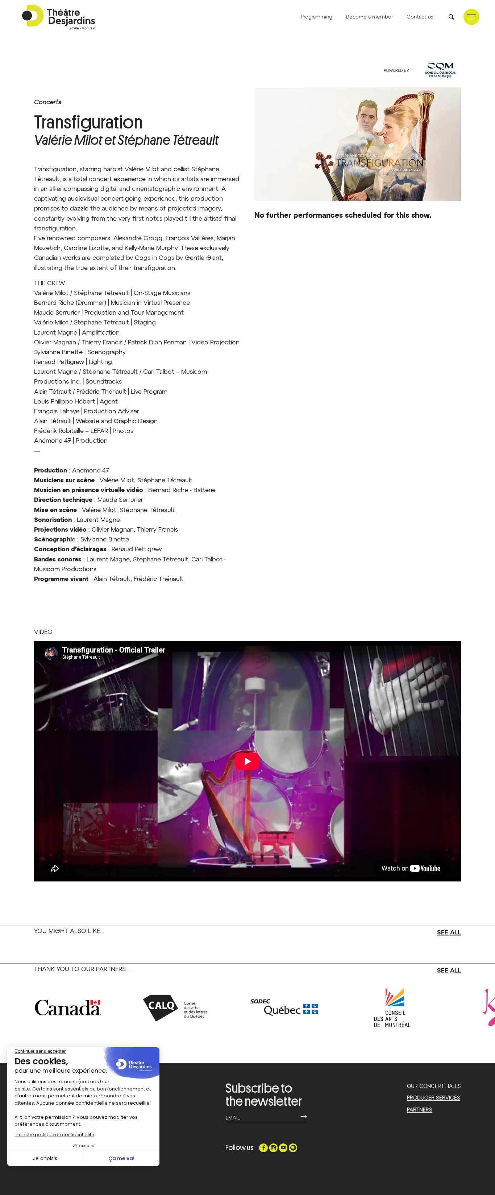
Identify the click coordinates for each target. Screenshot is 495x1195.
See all (449, 933)
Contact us (420, 17)
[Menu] (471, 17)
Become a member (369, 17)
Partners (419, 1110)
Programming (316, 17)
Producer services (433, 1098)
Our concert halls (434, 1086)
